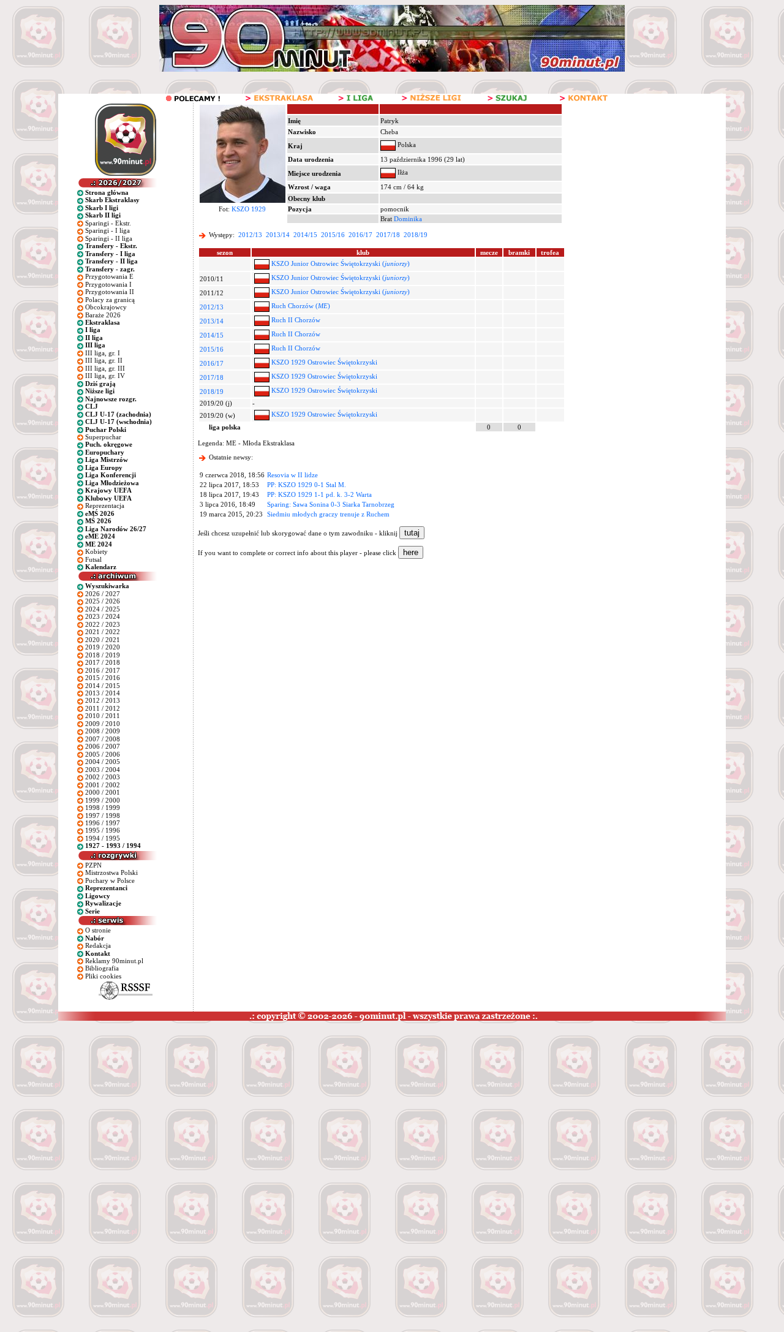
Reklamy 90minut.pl (114, 960)
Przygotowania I (108, 284)
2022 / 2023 (102, 624)
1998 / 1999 (102, 807)
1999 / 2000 (102, 800)
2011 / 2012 (102, 708)
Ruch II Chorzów (295, 320)
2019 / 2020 (102, 647)
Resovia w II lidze (292, 475)
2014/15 (305, 234)
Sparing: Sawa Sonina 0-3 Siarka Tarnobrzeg (330, 504)
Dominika (408, 218)
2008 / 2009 (102, 731)
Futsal (93, 559)
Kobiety (96, 551)
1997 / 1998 (102, 815)
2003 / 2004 (102, 769)
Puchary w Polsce (110, 880)
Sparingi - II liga (108, 238)
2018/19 (416, 234)
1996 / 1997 (102, 823)
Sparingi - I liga (107, 230)
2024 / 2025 (102, 609)
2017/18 (388, 234)
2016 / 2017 (102, 670)
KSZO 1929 (249, 209)
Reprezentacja (104, 505)
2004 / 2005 (102, 761)
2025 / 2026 (102, 601)
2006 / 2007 (102, 746)
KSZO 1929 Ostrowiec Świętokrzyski (324, 362)
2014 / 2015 (102, 685)
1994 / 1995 (102, 838)
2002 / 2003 (102, 777)
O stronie (98, 930)
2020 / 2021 (102, 639)
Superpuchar (103, 437)
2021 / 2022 (102, 631)
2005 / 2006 (102, 754)
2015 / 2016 (102, 677)
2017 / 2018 (102, 662)
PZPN (93, 865)
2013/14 (278, 234)
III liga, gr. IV (105, 375)
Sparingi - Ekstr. (108, 223)
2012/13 (250, 234)
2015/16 (333, 234)
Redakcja (98, 945)
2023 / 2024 (102, 616)
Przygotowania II (109, 291)
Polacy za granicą (110, 299)
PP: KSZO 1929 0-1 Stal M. (306, 484)
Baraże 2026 (103, 315)
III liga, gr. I (102, 353)
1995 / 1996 (102, 830)
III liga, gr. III (105, 368)
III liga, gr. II (104, 360)
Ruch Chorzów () (300, 305)
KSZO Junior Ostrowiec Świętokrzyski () (340, 263)
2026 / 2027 (102, 593)
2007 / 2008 (102, 739)
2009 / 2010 (102, 723)
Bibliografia (102, 968)
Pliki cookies (103, 976)
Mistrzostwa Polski (111, 872)
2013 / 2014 (102, 693)
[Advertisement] (234, 1113)
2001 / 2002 (102, 785)
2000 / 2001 (102, 792)
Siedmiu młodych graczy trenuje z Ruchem (328, 514)
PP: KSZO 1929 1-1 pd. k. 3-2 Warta (319, 494)
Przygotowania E (109, 276)
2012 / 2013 (102, 700)
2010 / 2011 (102, 715)
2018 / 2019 (102, 655)
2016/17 (360, 234)
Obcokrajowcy (106, 307)
